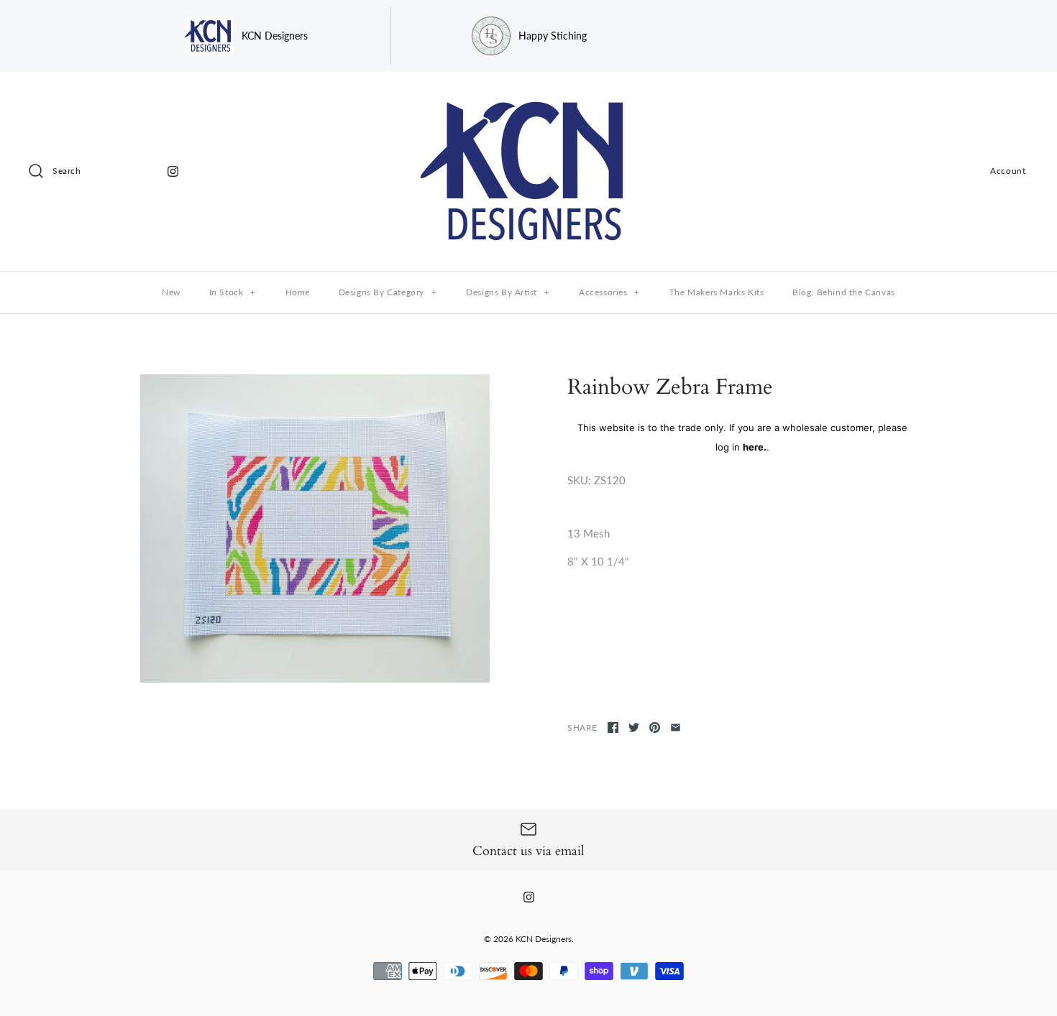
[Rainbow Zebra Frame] (315, 528)
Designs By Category (388, 292)
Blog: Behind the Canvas (843, 292)
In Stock (232, 292)
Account (1007, 170)
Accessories (609, 292)
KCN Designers (544, 938)
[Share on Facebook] (613, 727)
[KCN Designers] (528, 94)
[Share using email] (675, 727)
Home (297, 292)
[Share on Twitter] (633, 727)
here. (755, 447)
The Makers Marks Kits (716, 292)
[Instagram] (173, 171)
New (171, 292)
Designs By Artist (507, 292)
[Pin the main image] (654, 727)
